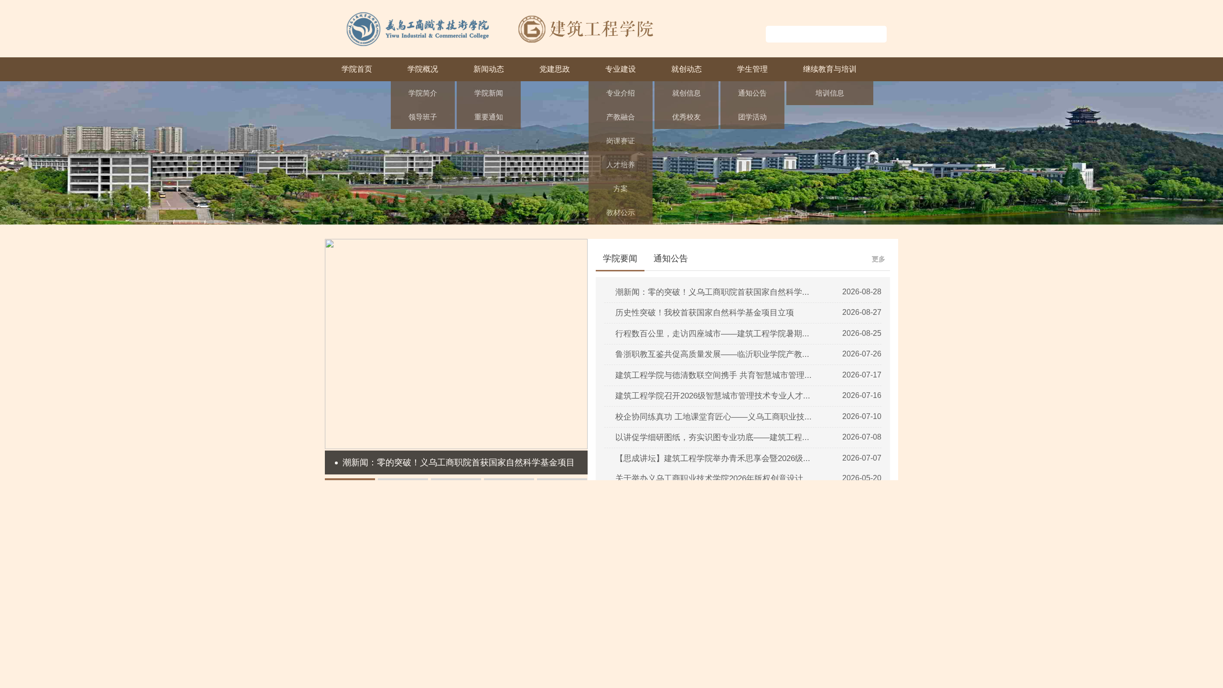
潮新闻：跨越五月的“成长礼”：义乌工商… (599, 606)
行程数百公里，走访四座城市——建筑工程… (604, 529)
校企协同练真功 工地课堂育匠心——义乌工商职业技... (713, 416)
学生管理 (752, 69)
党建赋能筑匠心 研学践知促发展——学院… (411, 586)
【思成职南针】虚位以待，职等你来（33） (792, 625)
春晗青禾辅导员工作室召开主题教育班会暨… (604, 625)
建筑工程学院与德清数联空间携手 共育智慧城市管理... (713, 375)
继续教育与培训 (830, 69)
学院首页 (357, 69)
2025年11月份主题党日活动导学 (392, 663)
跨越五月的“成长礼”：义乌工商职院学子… (599, 644)
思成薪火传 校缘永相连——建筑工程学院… (602, 682)
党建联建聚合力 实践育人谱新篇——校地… (411, 606)
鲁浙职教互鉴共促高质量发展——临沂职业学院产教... (712, 354)
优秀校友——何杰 (752, 663)
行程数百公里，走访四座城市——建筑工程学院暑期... (712, 333)
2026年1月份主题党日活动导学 (391, 625)
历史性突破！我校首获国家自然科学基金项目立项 (704, 312)
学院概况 (423, 69)
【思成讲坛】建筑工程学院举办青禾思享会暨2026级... (712, 458)
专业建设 (620, 69)
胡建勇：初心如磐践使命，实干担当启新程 (792, 529)
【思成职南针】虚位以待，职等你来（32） (792, 682)
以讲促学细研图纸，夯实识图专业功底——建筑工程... (712, 437)
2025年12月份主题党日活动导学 (392, 644)
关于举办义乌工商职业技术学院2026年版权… (605, 663)
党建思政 (554, 69)
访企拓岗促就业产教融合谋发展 (774, 567)
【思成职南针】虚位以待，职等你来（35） (792, 586)
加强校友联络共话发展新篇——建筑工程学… (604, 548)
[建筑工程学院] (502, 45)
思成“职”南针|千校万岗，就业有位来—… (788, 644)
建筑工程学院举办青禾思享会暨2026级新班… (605, 567)
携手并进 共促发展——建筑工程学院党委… (411, 567)
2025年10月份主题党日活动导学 (392, 682)
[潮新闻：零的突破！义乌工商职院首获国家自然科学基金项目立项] (456, 446)
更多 (878, 259)
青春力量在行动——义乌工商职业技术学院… (604, 586)
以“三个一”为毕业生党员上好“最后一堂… (406, 548)
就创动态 (686, 69)
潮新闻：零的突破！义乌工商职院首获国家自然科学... (712, 292)
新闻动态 (488, 69)
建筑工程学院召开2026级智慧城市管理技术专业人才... (712, 395)
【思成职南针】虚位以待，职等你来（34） (792, 606)
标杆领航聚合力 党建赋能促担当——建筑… (411, 529)
